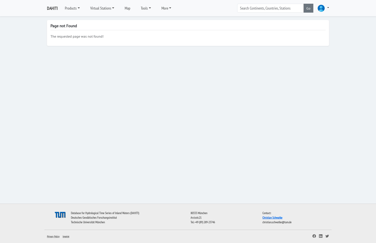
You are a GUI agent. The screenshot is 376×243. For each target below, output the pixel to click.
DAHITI (52, 8)
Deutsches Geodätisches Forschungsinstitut (94, 218)
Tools (144, 8)
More (164, 8)
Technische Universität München (88, 222)
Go (308, 8)
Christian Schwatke (272, 218)
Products (71, 8)
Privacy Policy (53, 236)
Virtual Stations (100, 8)
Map (127, 8)
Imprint (66, 236)
